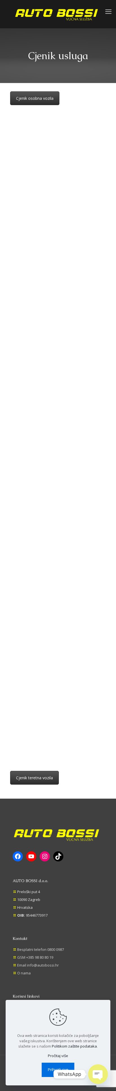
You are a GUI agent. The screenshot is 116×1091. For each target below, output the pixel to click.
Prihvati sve (58, 1069)
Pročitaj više (58, 1055)
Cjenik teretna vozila (34, 777)
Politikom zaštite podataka (74, 1046)
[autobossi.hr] (58, 14)
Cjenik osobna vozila (34, 98)
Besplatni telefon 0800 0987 (40, 949)
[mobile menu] (108, 11)
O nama (24, 973)
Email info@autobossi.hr (38, 965)
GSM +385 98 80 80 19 (35, 957)
